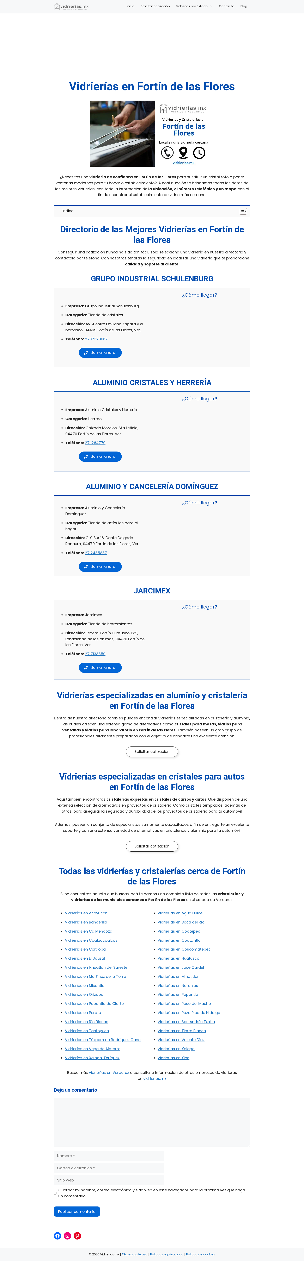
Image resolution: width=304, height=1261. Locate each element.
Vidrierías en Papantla (178, 994)
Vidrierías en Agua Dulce (180, 913)
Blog (244, 6)
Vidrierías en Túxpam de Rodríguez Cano (103, 1039)
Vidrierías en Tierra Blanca (182, 1030)
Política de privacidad (166, 1254)
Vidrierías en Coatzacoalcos (91, 940)
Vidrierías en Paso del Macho (184, 1003)
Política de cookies (200, 1254)
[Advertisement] (152, 48)
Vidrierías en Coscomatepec (184, 949)
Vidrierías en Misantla (84, 985)
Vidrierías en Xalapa (176, 1048)
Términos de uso (134, 1254)
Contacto (226, 6)
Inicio (130, 6)
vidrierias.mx (154, 1078)
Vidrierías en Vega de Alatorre (92, 1048)
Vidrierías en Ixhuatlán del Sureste (96, 967)
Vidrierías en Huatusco (178, 958)
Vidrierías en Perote (83, 1012)
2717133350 (95, 653)
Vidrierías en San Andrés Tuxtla (186, 1021)
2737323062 (96, 339)
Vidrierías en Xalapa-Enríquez (92, 1057)
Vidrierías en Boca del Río (181, 922)
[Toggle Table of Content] (241, 211)
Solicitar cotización (155, 6)
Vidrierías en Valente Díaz (181, 1039)
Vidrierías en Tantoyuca (87, 1030)
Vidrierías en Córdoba (85, 949)
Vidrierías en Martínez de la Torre (95, 976)
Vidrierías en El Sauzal (85, 958)
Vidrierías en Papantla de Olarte (94, 1003)
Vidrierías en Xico (173, 1057)
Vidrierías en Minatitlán (179, 976)
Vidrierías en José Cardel (181, 967)
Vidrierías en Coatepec (179, 931)
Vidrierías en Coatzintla (179, 940)
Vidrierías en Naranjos (178, 985)
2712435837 (96, 552)
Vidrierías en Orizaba (84, 994)
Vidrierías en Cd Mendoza (88, 931)
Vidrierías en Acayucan (86, 913)
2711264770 (95, 442)
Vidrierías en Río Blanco (86, 1021)
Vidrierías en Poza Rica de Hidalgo (189, 1012)
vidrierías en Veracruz (109, 1072)
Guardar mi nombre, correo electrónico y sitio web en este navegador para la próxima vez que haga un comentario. (151, 1193)
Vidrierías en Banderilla (86, 922)
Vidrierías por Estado (192, 6)
